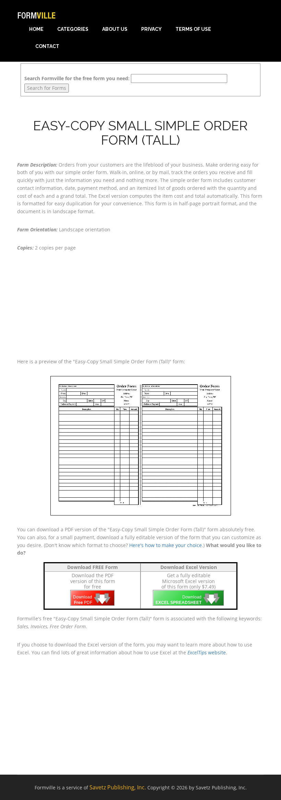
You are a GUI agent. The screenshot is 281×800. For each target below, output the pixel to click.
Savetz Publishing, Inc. (117, 787)
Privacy (151, 29)
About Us (114, 29)
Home (36, 29)
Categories (72, 29)
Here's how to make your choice (165, 545)
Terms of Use (193, 29)
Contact (47, 46)
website (206, 652)
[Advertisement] (140, 305)
